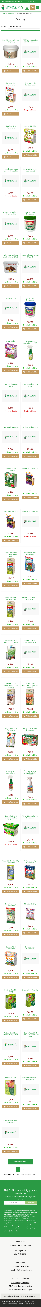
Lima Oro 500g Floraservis (30, 213)
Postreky (11, 14)
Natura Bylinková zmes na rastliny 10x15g (10, 818)
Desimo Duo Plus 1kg (30, 990)
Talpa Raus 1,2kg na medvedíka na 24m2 (10, 256)
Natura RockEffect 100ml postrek (11, 598)
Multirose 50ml (10, 1078)
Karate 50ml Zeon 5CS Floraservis (30, 598)
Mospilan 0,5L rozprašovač (11, 772)
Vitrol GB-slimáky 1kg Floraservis (30, 817)
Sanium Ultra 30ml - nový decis (11, 1121)
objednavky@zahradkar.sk (13, 2)
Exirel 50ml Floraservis (30, 427)
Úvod (3, 14)
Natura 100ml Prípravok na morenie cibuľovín (30, 685)
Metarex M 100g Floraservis (11, 729)
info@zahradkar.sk (23, 1270)
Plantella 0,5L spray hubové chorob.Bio (11, 170)
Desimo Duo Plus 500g (10, 991)
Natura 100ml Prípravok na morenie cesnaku (11, 685)
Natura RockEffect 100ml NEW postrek (10, 1034)
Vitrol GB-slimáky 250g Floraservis (11, 862)
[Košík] (32, 7)
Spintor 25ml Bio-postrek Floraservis (30, 641)
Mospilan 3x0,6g (30, 904)
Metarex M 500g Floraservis (30, 862)
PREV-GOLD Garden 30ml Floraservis (30, 41)
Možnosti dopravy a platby (20, 1286)
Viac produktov (20, 1161)
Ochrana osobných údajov (20, 1289)
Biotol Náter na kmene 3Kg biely (30, 256)
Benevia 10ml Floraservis (11, 948)
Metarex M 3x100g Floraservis (30, 729)
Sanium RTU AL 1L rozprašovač (30, 170)
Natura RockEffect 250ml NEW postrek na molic (30, 1034)
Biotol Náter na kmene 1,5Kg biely (10, 41)
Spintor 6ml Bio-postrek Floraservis (11, 641)
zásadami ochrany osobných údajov (16, 1215)
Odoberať (31, 1203)
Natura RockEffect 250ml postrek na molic (11, 554)
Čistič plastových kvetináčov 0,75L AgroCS (30, 773)
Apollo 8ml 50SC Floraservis (30, 553)
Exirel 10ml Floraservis (11, 427)
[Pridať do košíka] (10, 71)
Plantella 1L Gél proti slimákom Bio (10, 213)
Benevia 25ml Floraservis (30, 948)
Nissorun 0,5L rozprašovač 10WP (30, 342)
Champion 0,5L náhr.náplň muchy (30, 84)
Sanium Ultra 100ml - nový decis (30, 1078)
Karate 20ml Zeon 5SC (11, 511)
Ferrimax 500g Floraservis (30, 299)
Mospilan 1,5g (11, 298)
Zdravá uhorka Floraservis (10, 469)
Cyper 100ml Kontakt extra (30, 385)
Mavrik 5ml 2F (11, 341)
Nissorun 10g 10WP (30, 126)
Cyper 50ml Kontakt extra (11, 385)
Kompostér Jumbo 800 (30, 511)
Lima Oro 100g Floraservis (10, 905)
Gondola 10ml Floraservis (11, 127)
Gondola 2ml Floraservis (10, 84)
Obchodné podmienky (20, 1282)
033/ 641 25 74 (31, 2)
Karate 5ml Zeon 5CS (30, 468)
